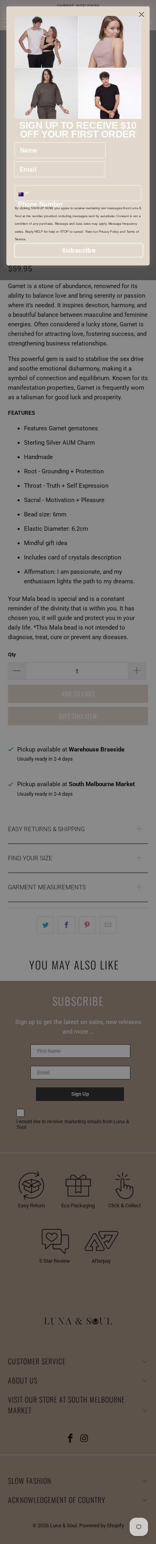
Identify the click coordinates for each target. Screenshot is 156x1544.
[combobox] (26, 193)
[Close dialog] (141, 14)
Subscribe (79, 250)
